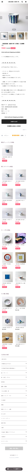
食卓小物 (3, 423)
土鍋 (2, 427)
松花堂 (2, 382)
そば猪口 (3, 400)
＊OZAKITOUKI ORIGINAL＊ (8, 368)
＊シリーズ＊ (4, 441)
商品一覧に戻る (14, 448)
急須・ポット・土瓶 (6, 409)
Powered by (12, 457)
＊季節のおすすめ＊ (6, 363)
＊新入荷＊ (4, 359)
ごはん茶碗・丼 (5, 391)
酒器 (2, 404)
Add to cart (14, 121)
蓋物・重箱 (4, 386)
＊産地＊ (3, 436)
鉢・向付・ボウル (5, 377)
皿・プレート (4, 373)
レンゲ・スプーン (5, 418)
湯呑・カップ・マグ (6, 395)
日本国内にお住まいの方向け (14, 126)
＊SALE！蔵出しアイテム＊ (8, 432)
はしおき (3, 414)
